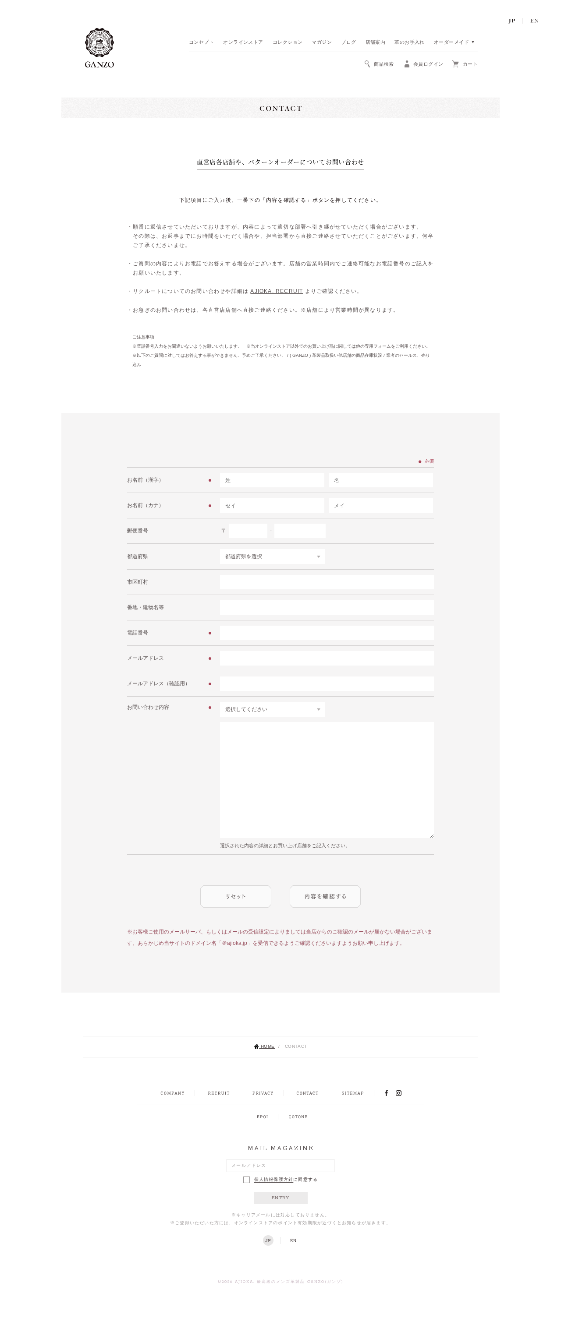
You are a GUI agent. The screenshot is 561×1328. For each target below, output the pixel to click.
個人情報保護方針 (274, 1180)
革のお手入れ (409, 43)
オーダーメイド (451, 43)
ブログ (348, 43)
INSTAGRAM (403, 1093)
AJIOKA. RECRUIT (276, 291)
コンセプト (201, 43)
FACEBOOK (386, 1093)
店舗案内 (376, 43)
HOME (267, 1046)
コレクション (288, 43)
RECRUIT (218, 1093)
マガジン (322, 43)
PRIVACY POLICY (263, 1093)
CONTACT (307, 1093)
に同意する (286, 1179)
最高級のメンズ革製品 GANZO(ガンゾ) (300, 1282)
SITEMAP (352, 1093)
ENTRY (281, 1198)
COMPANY (172, 1093)
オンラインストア (243, 43)
